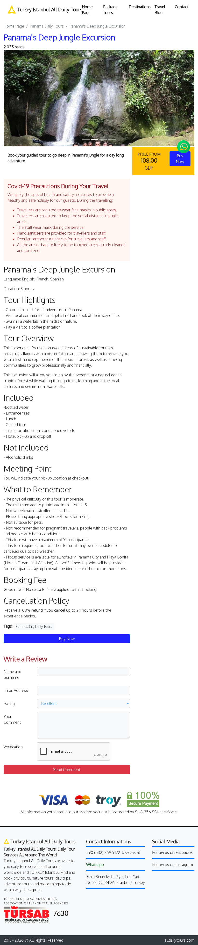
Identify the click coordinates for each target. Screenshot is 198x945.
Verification (13, 747)
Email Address (16, 690)
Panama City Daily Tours (34, 626)
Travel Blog (160, 9)
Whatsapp (95, 864)
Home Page (87, 9)
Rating (9, 703)
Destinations (140, 6)
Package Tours (110, 9)
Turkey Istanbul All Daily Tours (46, 9)
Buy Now (67, 638)
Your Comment (12, 719)
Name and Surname (12, 674)
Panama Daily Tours (47, 26)
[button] (18, 98)
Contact (182, 6)
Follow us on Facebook (172, 852)
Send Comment (66, 769)
